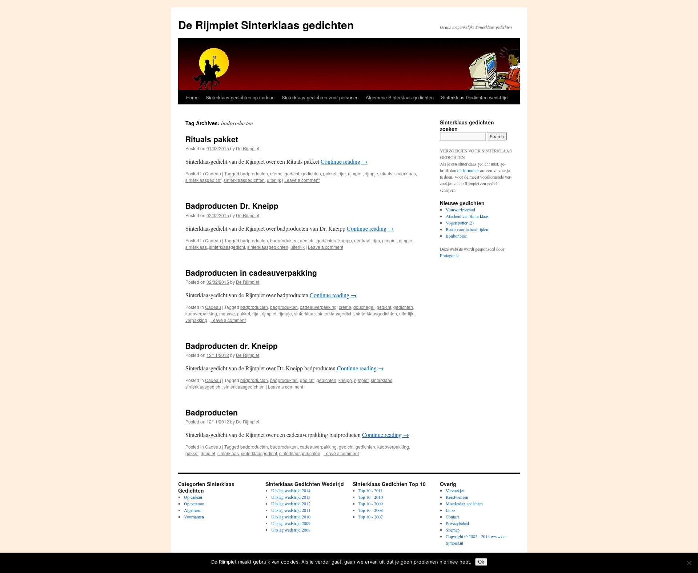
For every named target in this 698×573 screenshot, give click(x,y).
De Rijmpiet (247, 148)
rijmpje (371, 173)
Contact (452, 517)
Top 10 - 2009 (370, 503)
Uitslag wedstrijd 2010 (290, 517)
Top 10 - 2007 (370, 517)
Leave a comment (302, 180)
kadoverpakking (201, 313)
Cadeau (213, 173)
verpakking (196, 320)
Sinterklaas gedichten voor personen (320, 97)
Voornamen (194, 517)
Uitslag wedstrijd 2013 (290, 497)
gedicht (292, 173)
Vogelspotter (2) (460, 223)
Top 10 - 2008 (370, 510)
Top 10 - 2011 (370, 490)
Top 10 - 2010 (370, 497)
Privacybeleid (457, 523)
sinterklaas (405, 173)
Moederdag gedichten (464, 503)
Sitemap (453, 530)
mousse (227, 313)
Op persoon (194, 503)
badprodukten (284, 240)
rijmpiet (355, 173)
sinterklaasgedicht (203, 180)
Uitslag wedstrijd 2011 (290, 510)
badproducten (254, 173)
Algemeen (192, 510)
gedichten (311, 173)
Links (451, 510)
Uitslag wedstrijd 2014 (290, 490)
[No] (689, 562)
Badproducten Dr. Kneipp (231, 205)
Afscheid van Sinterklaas (467, 216)
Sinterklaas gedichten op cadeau (240, 97)
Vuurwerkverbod (460, 209)
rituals (386, 173)
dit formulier (468, 170)
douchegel (363, 307)
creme (276, 173)
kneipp (345, 240)
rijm (342, 173)
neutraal (362, 240)
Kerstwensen (457, 497)
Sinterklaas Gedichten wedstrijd (474, 97)
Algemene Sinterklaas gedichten (400, 97)
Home (192, 97)
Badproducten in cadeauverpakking (251, 272)
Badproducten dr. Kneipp (231, 345)
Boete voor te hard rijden (467, 229)
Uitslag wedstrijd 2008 (290, 530)
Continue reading (344, 161)
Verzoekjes (455, 490)
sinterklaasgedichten (244, 180)
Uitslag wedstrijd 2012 (290, 503)
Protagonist (450, 255)
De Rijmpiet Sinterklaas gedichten (266, 24)
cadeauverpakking (318, 307)
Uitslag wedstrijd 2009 (290, 523)
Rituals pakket (211, 139)
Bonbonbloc (456, 236)
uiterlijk (274, 180)
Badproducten (211, 412)
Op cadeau (193, 497)
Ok (481, 562)
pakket (329, 173)
